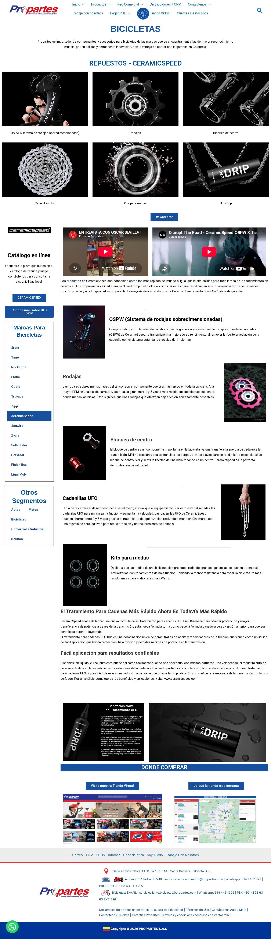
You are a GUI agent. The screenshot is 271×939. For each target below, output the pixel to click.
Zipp (14, 406)
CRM (89, 855)
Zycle (15, 435)
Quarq (16, 387)
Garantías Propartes (145, 915)
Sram (15, 348)
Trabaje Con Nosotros (182, 855)
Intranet (114, 855)
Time (15, 357)
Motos (33, 510)
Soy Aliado (155, 855)
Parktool (17, 455)
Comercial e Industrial (27, 529)
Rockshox (18, 367)
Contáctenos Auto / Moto (229, 909)
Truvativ (17, 396)
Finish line (19, 465)
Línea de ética (133, 855)
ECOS (100, 855)
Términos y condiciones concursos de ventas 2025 (196, 915)
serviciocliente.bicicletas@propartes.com (168, 892)
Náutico (17, 539)
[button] (82, 4)
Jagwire (17, 426)
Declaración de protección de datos (124, 909)
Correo (77, 855)
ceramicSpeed (22, 416)
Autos (15, 510)
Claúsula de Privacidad (167, 909)
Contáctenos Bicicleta (114, 915)
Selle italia (19, 445)
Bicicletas (18, 519)
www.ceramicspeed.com (180, 679)
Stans (15, 377)
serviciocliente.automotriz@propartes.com (194, 879)
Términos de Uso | (198, 909)
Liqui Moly (18, 474)
